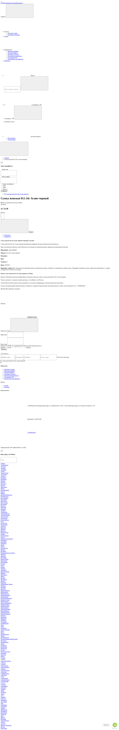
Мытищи (3, 582)
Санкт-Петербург (6, 661)
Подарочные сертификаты (15, 59)
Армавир (3, 470)
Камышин (4, 540)
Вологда (3, 506)
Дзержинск (4, 512)
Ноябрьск (3, 618)
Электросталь (5, 720)
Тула (2, 695)
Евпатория (4, 518)
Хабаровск (4, 705)
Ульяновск (4, 700)
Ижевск (3, 529)
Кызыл (3, 567)
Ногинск (3, 615)
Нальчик (3, 587)
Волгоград (4, 501)
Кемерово (3, 543)
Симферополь (5, 673)
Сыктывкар (4, 686)
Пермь (3, 636)
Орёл (2, 626)
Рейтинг (3, 347)
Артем (3, 471)
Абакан (3, 463)
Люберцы (3, 570)
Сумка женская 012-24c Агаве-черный (13, 361)
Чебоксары (4, 709)
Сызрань (3, 684)
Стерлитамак (4, 681)
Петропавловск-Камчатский (9, 639)
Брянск (3, 493)
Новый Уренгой (5, 614)
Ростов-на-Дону (5, 651)
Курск (2, 565)
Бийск (2, 488)
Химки (3, 708)
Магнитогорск (5, 571)
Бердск (3, 485)
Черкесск (3, 714)
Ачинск (3, 476)
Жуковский (4, 524)
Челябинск (4, 711)
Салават (3, 658)
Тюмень (3, 697)
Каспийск (4, 542)
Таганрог (3, 687)
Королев (3, 556)
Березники (4, 487)
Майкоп (3, 573)
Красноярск (4, 562)
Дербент (3, 510)
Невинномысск (5, 590)
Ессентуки (4, 523)
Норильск (4, 617)
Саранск (3, 662)
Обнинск (3, 620)
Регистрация (11, 138)
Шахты (3, 717)
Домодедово (4, 517)
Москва (3, 578)
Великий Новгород (6, 495)
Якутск (3, 727)
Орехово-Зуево (5, 629)
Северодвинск (5, 667)
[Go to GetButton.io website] (115, 728)
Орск (2, 631)
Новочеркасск (5, 611)
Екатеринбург (5, 520)
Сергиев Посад (5, 670)
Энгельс (3, 724)
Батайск (3, 482)
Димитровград (5, 513)
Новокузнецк (5, 601)
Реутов (3, 650)
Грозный (3, 509)
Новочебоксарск (5, 609)
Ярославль (4, 728)
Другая (5, 189)
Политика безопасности (15, 56)
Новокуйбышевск (6, 603)
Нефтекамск (4, 592)
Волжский (4, 504)
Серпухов (3, 672)
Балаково (3, 477)
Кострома (3, 557)
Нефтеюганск (5, 593)
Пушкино (3, 645)
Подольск (3, 640)
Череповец (4, 713)
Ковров (3, 550)
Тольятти (3, 692)
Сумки (6, 385)
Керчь (2, 545)
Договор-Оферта (13, 53)
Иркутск (3, 531)
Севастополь (4, 666)
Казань (3, 534)
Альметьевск (4, 465)
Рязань (3, 656)
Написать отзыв (32, 317)
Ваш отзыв (4, 344)
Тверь (2, 691)
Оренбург (3, 628)
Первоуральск (5, 634)
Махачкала (4, 575)
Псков (2, 644)
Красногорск (4, 559)
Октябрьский (5, 623)
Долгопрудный (5, 515)
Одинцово (4, 622)
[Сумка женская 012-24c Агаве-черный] (16, 194)
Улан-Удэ (3, 698)
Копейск (3, 554)
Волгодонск (4, 502)
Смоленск (4, 675)
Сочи (2, 676)
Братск (3, 492)
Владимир (4, 499)
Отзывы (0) (7, 236)
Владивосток (4, 496)
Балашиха (4, 479)
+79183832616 (31, 432)
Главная (6, 158)
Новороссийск (5, 606)
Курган (3, 564)
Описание (7, 235)
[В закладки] (14, 226)
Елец (2, 521)
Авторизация (12, 139)
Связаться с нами (9, 369)
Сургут (3, 683)
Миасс (3, 576)
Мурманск (4, 579)
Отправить (4, 191)
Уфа (2, 703)
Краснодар (4, 560)
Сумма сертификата (8, 184)
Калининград (5, 535)
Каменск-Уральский (7, 539)
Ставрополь (4, 678)
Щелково (3, 719)
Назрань (3, 586)
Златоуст (3, 526)
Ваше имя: (4, 334)
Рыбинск (3, 655)
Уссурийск (4, 702)
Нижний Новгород (6, 598)
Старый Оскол (5, 680)
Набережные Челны (7, 584)
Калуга (3, 537)
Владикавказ (4, 498)
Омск (2, 625)
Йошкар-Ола (4, 532)
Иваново (3, 528)
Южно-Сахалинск (6, 725)
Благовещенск (5, 490)
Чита (2, 716)
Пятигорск (4, 647)
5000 (4, 187)
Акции (6, 36)
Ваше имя (5, 169)
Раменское (4, 648)
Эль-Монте (5, 353)
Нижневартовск (5, 595)
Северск (3, 669)
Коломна (3, 551)
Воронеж (3, 507)
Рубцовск (3, 653)
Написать (3, 349)
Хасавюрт (4, 706)
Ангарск (3, 466)
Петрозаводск (5, 637)
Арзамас (3, 468)
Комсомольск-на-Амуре (8, 553)
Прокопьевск (4, 642)
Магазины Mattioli (13, 51)
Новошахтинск (5, 612)
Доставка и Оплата (13, 54)
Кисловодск (4, 548)
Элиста (3, 722)
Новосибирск (5, 608)
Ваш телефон (6, 176)
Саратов (3, 664)
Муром (3, 581)
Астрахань (4, 474)
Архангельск (4, 473)
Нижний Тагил (5, 600)
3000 (4, 186)
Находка (3, 589)
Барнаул (3, 481)
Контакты (7, 60)
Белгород (3, 484)
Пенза (2, 633)
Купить (31, 232)
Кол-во (3, 212)
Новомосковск (5, 604)
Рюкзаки (6, 387)
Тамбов (3, 689)
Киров (3, 546)
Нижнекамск (4, 597)
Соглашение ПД (12, 57)
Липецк (3, 568)
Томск (2, 694)
